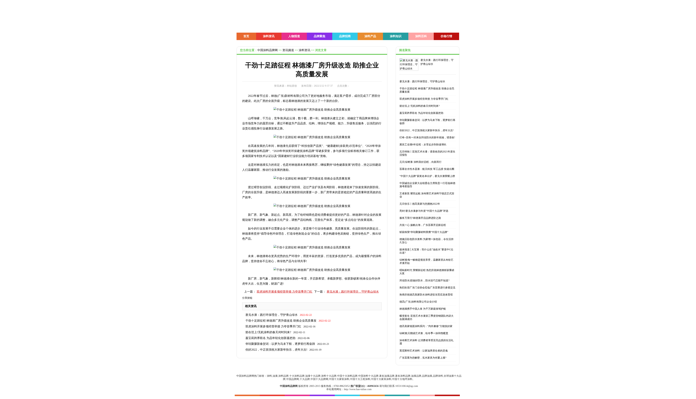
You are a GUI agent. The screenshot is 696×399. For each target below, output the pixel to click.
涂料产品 (370, 36)
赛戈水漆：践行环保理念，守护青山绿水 (353, 291)
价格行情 (446, 36)
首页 (246, 36)
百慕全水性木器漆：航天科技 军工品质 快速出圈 (426, 169)
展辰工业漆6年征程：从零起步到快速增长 (422, 144)
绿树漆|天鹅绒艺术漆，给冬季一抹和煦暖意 (423, 333)
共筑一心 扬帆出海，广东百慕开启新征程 (422, 225)
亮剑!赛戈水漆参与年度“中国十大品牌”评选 (423, 211)
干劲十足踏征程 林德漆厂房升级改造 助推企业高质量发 (280, 320)
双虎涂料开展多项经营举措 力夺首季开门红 (284, 291)
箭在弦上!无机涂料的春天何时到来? (268, 332)
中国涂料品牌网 (267, 50)
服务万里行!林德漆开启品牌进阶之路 (420, 218)
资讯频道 (288, 50)
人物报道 (294, 36)
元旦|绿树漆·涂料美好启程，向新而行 (420, 162)
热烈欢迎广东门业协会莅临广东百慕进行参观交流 (427, 287)
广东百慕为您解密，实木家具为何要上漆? (422, 357)
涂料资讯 (269, 36)
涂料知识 (395, 36)
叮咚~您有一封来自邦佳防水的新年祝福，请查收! (427, 137)
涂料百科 (421, 36)
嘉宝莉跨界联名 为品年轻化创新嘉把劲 (270, 338)
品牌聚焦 (319, 36)
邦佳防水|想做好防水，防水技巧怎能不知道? (424, 280)
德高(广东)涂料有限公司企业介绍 (418, 301)
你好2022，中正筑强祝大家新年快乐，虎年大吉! (276, 349)
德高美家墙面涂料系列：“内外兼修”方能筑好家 (425, 326)
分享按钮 (247, 298)
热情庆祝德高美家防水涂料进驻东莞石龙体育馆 (426, 294)
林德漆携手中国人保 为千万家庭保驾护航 (422, 308)
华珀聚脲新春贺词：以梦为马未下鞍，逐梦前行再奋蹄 (280, 343)
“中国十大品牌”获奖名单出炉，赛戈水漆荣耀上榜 (427, 176)
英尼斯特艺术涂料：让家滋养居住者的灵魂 (423, 350)
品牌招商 (345, 36)
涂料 (259, 150)
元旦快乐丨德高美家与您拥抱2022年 (419, 203)
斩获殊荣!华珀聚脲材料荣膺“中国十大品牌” (423, 232)
